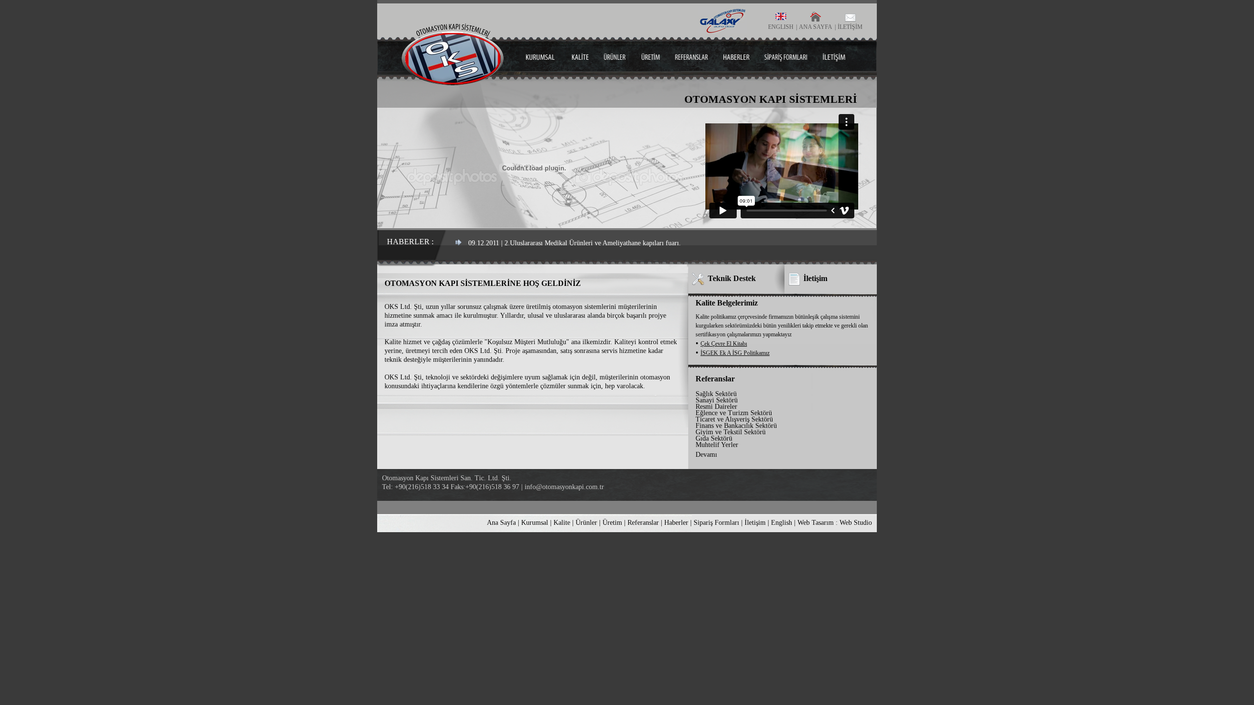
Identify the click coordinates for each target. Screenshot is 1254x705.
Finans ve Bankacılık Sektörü (736, 425)
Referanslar (643, 522)
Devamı (706, 454)
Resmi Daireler (716, 406)
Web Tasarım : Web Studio (834, 522)
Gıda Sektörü (714, 438)
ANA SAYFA (815, 27)
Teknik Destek (732, 278)
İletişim (815, 278)
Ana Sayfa (501, 522)
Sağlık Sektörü (716, 394)
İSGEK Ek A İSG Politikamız (735, 353)
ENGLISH (781, 27)
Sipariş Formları (716, 522)
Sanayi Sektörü (717, 400)
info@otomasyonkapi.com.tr (564, 487)
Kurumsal (534, 522)
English (781, 522)
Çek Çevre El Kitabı (723, 343)
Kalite (562, 522)
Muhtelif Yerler (717, 444)
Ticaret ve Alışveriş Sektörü (734, 419)
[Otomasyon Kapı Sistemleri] (453, 82)
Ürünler (586, 522)
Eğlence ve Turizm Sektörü (734, 413)
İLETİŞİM (850, 27)
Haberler (676, 522)
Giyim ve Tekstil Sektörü (731, 432)
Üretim (612, 522)
